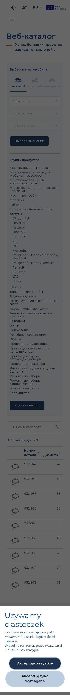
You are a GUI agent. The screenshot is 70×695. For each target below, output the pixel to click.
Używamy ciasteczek (24, 620)
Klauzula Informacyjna (22, 650)
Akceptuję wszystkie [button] (35, 663)
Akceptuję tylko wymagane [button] (35, 678)
